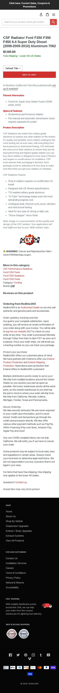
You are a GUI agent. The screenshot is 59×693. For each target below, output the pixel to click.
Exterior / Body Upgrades (19, 530)
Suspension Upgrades (17, 526)
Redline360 (33, 683)
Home (9, 511)
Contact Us (11, 558)
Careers (10, 568)
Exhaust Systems (15, 535)
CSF (12, 286)
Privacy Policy (13, 577)
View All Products (15, 540)
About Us (11, 516)
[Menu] (54, 14)
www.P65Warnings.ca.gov (17, 254)
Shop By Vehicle (14, 521)
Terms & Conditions (16, 572)
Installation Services (16, 563)
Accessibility (12, 587)
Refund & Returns (15, 582)
